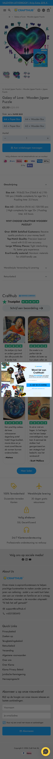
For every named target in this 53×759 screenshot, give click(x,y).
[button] (45, 751)
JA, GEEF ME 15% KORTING (38, 385)
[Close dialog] (50, 364)
